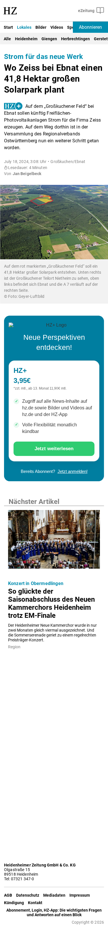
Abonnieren (90, 27)
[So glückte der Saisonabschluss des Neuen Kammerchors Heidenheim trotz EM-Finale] (54, 541)
